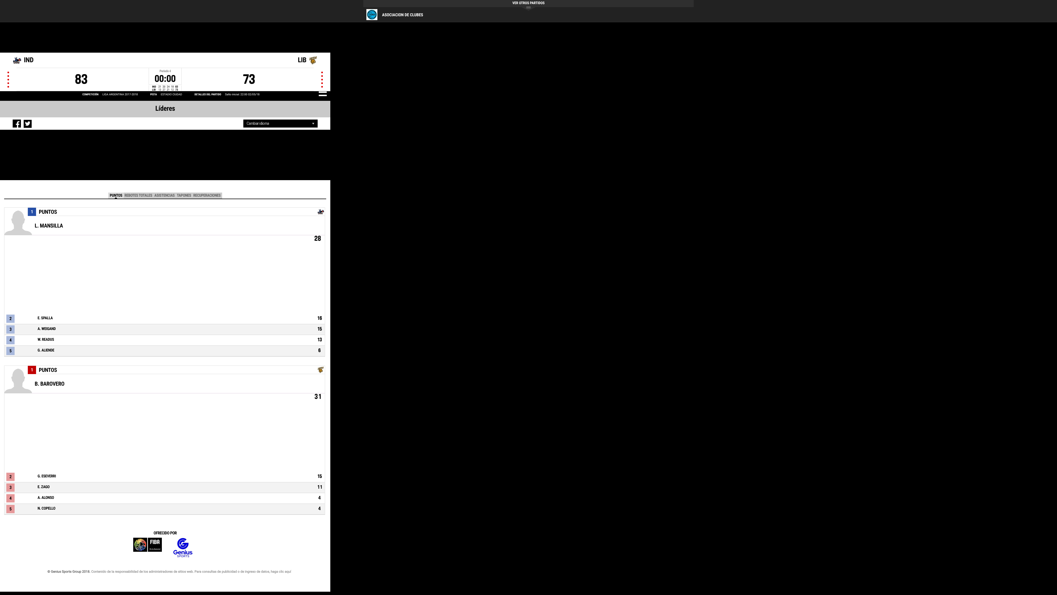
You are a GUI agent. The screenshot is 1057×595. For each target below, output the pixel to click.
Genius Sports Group (182, 548)
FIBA (147, 548)
